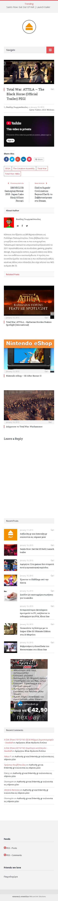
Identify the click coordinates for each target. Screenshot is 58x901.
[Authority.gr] (29, 26)
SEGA (7, 168)
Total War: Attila (12, 173)
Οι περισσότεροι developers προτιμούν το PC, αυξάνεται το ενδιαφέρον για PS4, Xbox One (35, 613)
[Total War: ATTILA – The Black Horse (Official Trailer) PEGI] (29, 72)
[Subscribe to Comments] (5, 855)
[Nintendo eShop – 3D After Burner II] (29, 356)
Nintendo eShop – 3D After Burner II (23, 375)
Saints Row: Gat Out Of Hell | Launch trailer (28, 7)
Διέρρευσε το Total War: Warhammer (24, 426)
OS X (44, 110)
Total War (42, 168)
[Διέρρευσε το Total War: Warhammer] (29, 406)
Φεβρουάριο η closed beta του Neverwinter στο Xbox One (34, 648)
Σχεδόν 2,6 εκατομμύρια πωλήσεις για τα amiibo (36, 596)
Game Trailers (35, 110)
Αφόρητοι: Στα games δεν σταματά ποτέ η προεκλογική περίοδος (37, 566)
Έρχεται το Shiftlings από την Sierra (34, 581)
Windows (50, 110)
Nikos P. (7, 756)
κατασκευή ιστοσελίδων (20, 896)
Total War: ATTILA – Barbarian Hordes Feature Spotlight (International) (29, 323)
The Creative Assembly (24, 168)
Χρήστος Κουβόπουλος (15, 764)
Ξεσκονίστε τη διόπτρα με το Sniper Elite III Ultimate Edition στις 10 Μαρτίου (35, 631)
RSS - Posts (11, 848)
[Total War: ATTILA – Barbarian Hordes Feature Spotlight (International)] (29, 302)
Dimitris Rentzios (11, 790)
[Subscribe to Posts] (5, 848)
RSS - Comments (14, 855)
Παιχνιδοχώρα (11, 876)
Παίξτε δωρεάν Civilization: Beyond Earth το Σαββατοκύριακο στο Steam (43, 194)
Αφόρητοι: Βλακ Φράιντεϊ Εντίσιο (31, 742)
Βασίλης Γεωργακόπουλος (17, 107)
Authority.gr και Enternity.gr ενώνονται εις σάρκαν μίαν (33, 535)
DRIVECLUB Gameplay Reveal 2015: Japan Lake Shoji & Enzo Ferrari (14, 194)
